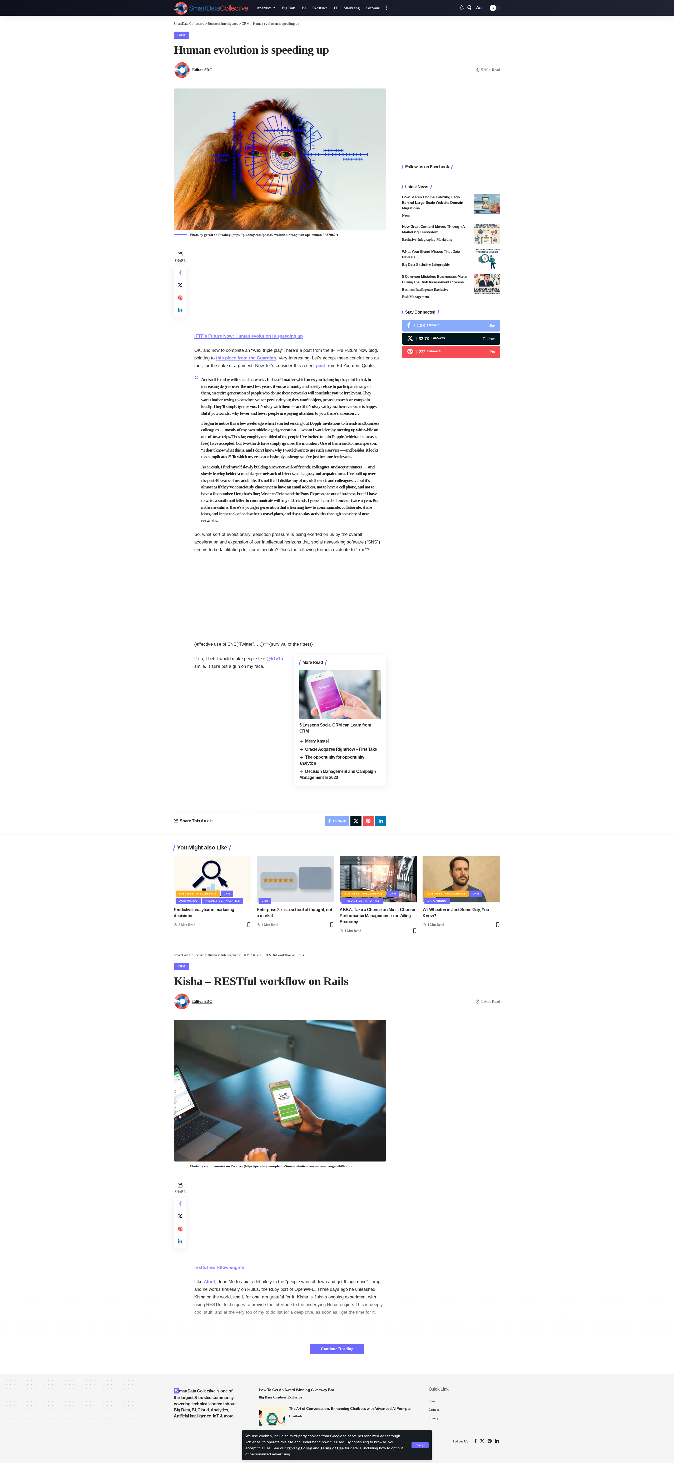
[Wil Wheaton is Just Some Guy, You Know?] (461, 879)
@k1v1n (274, 658)
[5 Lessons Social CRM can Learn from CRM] (340, 694)
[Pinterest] (451, 352)
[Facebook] (451, 326)
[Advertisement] (290, 286)
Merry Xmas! (317, 741)
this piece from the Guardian (246, 357)
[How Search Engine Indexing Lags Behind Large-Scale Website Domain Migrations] (487, 204)
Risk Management (415, 297)
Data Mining (188, 900)
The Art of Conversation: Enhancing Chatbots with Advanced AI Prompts (350, 1408)
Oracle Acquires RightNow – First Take (341, 749)
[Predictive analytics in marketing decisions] (212, 879)
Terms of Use (332, 1448)
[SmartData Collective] (211, 8)
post (320, 365)
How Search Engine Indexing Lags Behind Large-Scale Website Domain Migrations (432, 202)
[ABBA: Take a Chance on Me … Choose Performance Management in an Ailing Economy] (378, 879)
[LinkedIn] (497, 1441)
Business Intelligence (417, 289)
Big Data (408, 264)
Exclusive (409, 239)
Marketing (444, 239)
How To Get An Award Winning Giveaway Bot (296, 1390)
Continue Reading (337, 1349)
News (406, 216)
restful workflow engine (219, 1267)
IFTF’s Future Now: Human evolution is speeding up (248, 336)
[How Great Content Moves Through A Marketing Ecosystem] (487, 234)
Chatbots (279, 1397)
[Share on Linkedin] (180, 310)
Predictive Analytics (222, 900)
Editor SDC (202, 70)
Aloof (209, 1281)
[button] (420, 1445)
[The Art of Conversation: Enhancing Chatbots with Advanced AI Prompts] (272, 1416)
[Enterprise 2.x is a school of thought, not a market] (295, 879)
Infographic (426, 239)
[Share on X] (180, 285)
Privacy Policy (299, 1448)
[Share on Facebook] (180, 272)
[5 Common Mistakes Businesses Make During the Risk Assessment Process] (487, 284)
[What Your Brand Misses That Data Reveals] (487, 259)
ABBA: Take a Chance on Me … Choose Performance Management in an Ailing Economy (377, 915)
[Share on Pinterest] (180, 297)
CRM (181, 35)
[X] (451, 339)
